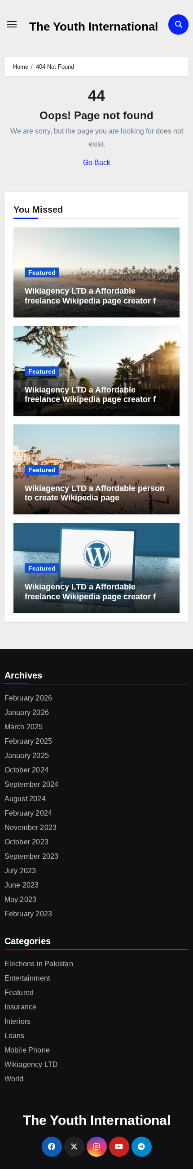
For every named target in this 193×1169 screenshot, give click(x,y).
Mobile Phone (27, 1050)
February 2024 (28, 813)
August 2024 (25, 799)
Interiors (17, 1021)
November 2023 (30, 827)
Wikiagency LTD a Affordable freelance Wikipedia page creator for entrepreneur (94, 399)
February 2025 (28, 741)
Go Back (96, 162)
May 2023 (20, 899)
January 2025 (26, 755)
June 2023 (21, 885)
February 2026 (28, 698)
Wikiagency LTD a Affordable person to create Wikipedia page (95, 493)
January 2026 (26, 712)
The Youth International (93, 26)
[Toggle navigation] (11, 24)
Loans (14, 1036)
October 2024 (26, 770)
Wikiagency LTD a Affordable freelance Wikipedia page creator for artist (94, 596)
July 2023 (20, 871)
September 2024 (31, 784)
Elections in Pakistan (38, 964)
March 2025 (23, 727)
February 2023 (28, 914)
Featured (42, 272)
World (14, 1079)
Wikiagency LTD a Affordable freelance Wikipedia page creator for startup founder (94, 300)
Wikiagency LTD (31, 1064)
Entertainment (27, 978)
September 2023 (31, 856)
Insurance (20, 1007)
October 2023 (26, 842)
